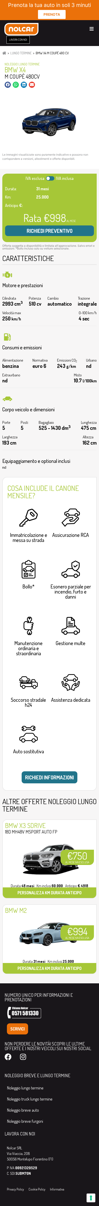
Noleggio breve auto (23, 1110)
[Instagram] (23, 1057)
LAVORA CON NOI (20, 1134)
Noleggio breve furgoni (25, 1121)
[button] (8, 85)
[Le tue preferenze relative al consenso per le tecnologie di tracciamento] (91, 1198)
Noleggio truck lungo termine (29, 1098)
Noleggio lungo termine (25, 1087)
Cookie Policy (37, 1189)
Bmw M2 (16, 910)
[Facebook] (8, 1057)
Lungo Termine (21, 53)
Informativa (57, 1189)
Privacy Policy (15, 1189)
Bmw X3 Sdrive (25, 825)
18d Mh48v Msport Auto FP (31, 832)
